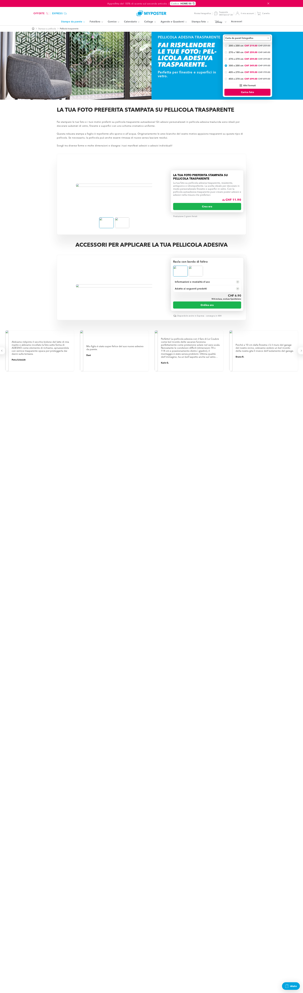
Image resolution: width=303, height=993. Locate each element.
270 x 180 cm (236, 52)
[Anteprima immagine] (114, 185)
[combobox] (247, 38)
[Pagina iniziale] (33, 28)
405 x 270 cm (236, 72)
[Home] (151, 13)
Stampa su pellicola (47, 28)
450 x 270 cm (236, 78)
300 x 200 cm (236, 65)
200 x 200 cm (236, 45)
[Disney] (220, 21)
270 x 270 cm (236, 58)
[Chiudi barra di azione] (268, 3)
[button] (247, 85)
